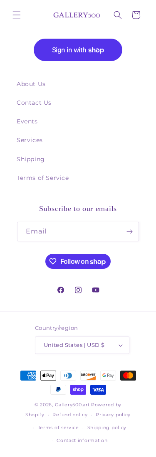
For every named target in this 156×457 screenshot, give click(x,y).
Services (30, 140)
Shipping (31, 159)
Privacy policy (113, 415)
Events (27, 121)
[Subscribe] (129, 231)
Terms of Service (43, 178)
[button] (16, 15)
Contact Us (34, 102)
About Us (31, 84)
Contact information (82, 440)
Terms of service (58, 427)
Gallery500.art (72, 405)
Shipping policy (107, 427)
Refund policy (69, 415)
